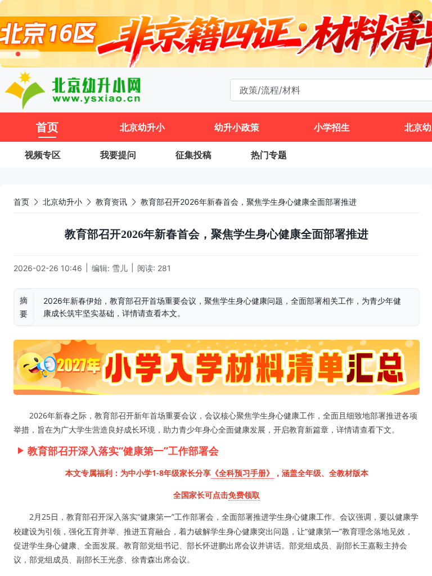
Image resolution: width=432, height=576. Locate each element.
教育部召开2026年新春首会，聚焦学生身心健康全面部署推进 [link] (249, 201)
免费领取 (244, 494)
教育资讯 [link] (111, 201)
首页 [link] (21, 201)
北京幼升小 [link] (62, 201)
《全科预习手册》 (242, 472)
